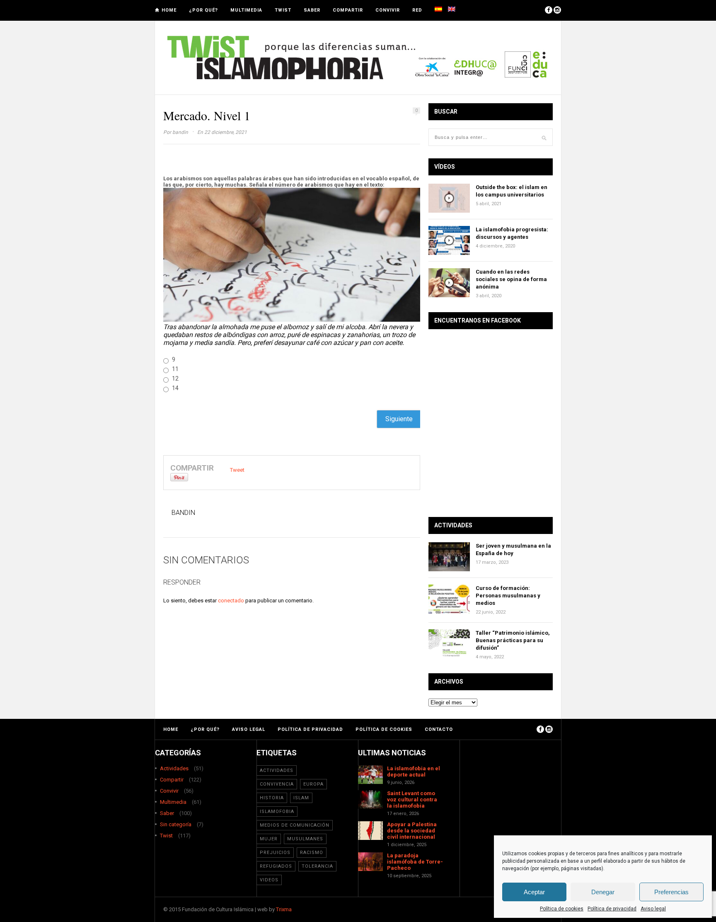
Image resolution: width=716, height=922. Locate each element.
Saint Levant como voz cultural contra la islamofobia (412, 799)
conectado (231, 600)
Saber (312, 10)
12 (175, 378)
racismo (311, 852)
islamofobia (277, 811)
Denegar (602, 891)
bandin (180, 132)
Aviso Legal (248, 729)
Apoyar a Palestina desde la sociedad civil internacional (412, 830)
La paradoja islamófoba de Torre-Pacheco (415, 861)
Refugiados (276, 866)
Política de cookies (561, 909)
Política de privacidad (612, 909)
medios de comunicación (294, 825)
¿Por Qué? (203, 10)
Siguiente (399, 419)
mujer (269, 839)
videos (269, 880)
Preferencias (671, 891)
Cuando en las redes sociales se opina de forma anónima (511, 279)
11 (175, 369)
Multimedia (246, 10)
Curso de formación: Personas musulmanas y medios (508, 595)
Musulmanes (305, 839)
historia (272, 798)
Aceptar (534, 891)
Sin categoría (175, 824)
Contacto (439, 729)
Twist (283, 10)
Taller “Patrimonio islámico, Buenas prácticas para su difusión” (513, 640)
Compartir (348, 10)
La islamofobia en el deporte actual (413, 771)
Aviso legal (653, 909)
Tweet (237, 470)
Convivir (387, 10)
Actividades (174, 768)
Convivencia (277, 784)
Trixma (284, 909)
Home (169, 10)
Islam (301, 798)
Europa (313, 784)
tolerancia (317, 866)
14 (175, 388)
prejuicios (275, 852)
